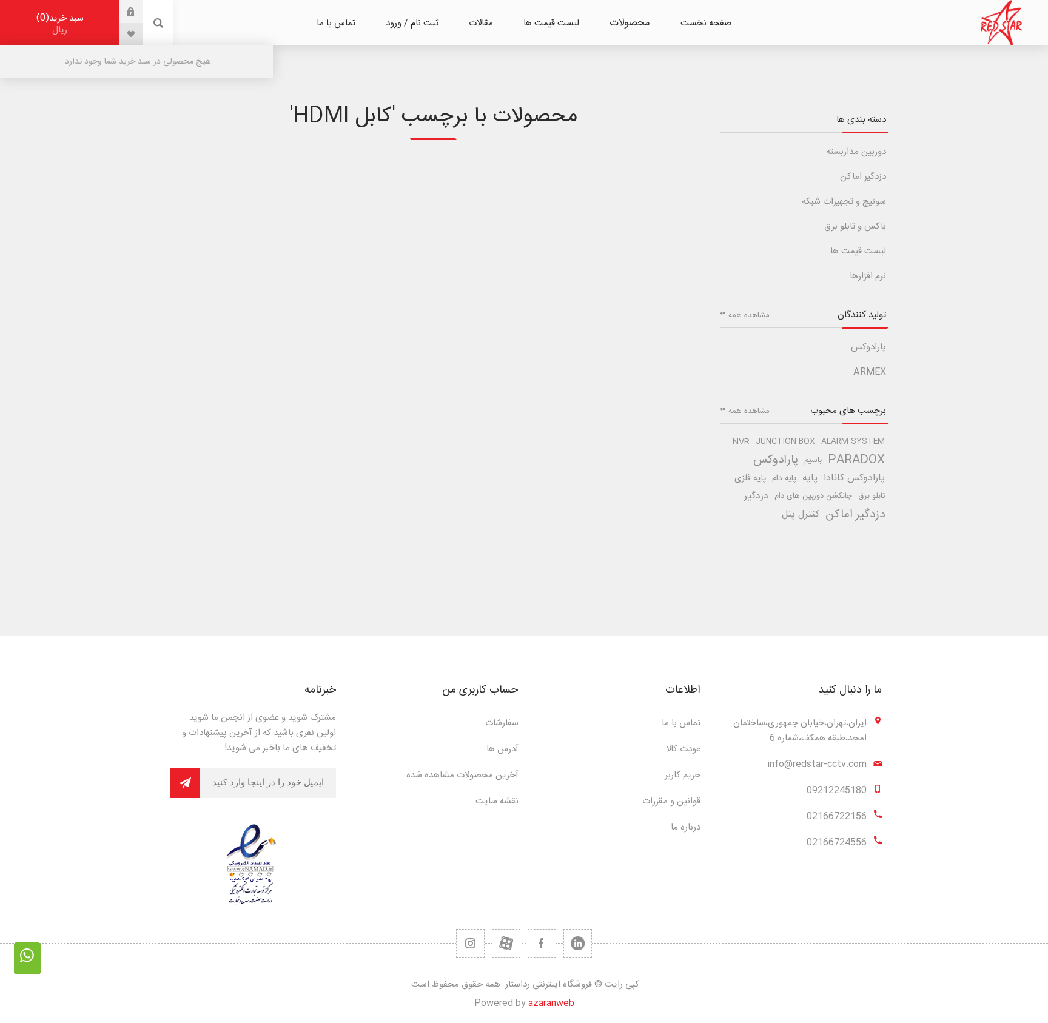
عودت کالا (683, 749)
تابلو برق (871, 496)
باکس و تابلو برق (855, 226)
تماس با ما (681, 723)
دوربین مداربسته (856, 151)
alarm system (853, 441)
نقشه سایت (497, 801)
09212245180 (837, 790)
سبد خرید (62, 24)
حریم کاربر (682, 775)
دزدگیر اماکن (863, 176)
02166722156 (837, 816)
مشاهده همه (749, 315)
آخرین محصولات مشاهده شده (462, 775)
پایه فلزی (750, 478)
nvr (741, 442)
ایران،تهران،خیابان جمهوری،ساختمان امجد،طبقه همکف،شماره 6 (800, 731)
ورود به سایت (121, 11)
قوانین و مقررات (671, 801)
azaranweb (551, 1003)
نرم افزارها (868, 276)
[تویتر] (577, 943)
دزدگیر (756, 496)
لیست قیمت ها (858, 251)
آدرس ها (502, 749)
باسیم (813, 460)
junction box (785, 441)
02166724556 (837, 842)
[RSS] (470, 943)
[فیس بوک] (542, 943)
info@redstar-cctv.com (817, 764)
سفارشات (502, 723)
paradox (856, 460)
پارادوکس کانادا (854, 478)
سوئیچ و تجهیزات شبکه (844, 201)
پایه (810, 478)
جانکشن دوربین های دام (813, 496)
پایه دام (784, 478)
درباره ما (685, 827)
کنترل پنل (800, 514)
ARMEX (869, 372)
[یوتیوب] (506, 943)
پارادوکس (868, 347)
